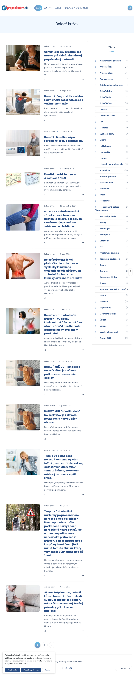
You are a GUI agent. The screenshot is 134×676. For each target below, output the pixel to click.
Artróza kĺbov (49, 131)
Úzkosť (103, 319)
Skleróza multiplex (108, 277)
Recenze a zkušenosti (110, 259)
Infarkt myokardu (108, 176)
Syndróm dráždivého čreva (112, 289)
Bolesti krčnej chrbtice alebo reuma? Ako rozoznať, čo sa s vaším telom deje (63, 99)
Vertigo (103, 326)
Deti (102, 121)
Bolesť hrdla (105, 97)
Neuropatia (105, 234)
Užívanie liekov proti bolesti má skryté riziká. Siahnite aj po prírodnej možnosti (63, 55)
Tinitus (103, 295)
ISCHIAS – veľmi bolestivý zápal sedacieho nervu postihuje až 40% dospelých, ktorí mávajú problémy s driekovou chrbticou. (63, 219)
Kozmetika (104, 188)
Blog (38, 8)
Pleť (101, 246)
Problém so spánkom (109, 253)
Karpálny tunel (106, 182)
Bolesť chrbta (49, 46)
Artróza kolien (106, 73)
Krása (102, 194)
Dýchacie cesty (107, 134)
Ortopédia (104, 240)
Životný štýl (105, 338)
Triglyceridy (105, 307)
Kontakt (47, 8)
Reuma (103, 265)
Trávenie (104, 301)
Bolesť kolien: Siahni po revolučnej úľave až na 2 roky (63, 139)
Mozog (103, 222)
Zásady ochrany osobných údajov (67, 661)
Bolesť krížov (49, 361)
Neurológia (105, 228)
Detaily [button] (47, 670)
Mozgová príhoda (108, 216)
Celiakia (103, 109)
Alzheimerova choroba (110, 60)
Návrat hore (125, 668)
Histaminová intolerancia (111, 164)
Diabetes (104, 127)
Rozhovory (105, 271)
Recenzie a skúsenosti (76, 8)
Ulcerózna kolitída (108, 313)
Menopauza (105, 200)
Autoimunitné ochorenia (111, 85)
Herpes (103, 158)
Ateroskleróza (106, 79)
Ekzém (103, 140)
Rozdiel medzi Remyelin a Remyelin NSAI (60, 176)
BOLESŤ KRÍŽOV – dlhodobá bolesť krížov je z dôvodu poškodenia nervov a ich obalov (62, 372)
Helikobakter (105, 146)
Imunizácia (105, 170)
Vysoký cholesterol (109, 332)
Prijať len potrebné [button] (31, 670)
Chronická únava (107, 115)
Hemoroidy (105, 152)
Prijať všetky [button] (13, 670)
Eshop (58, 8)
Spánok (103, 283)
